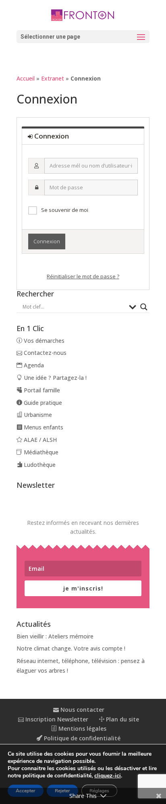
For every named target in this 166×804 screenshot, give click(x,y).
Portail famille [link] (41, 390)
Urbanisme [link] (37, 415)
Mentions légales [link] (81, 728)
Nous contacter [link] (81, 709)
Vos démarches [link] (43, 340)
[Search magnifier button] (143, 307)
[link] (83, 14)
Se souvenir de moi (64, 209)
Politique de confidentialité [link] (81, 738)
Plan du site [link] (121, 719)
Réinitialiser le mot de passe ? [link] (83, 276)
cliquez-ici (107, 775)
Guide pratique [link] (42, 402)
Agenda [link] (33, 365)
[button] (83, 36)
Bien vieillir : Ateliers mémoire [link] (55, 636)
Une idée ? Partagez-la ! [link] (54, 377)
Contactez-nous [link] (44, 352)
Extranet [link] (52, 78)
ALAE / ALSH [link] (39, 439)
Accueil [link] (26, 78)
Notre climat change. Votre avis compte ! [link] (71, 648)
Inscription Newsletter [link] (56, 719)
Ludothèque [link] (39, 464)
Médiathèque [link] (40, 452)
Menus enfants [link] (42, 427)
